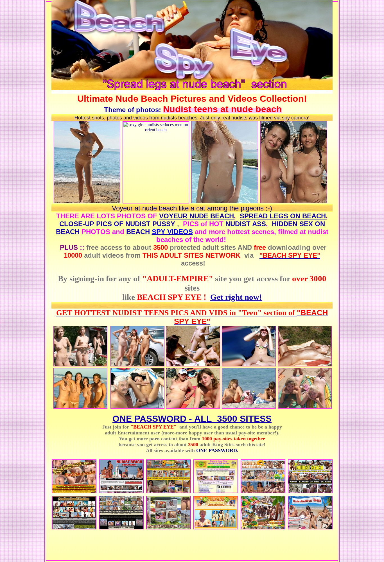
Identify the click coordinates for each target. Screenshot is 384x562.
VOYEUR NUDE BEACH (196, 216)
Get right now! (236, 297)
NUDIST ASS (245, 224)
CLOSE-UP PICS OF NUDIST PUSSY (117, 224)
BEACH (139, 231)
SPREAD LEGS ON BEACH (283, 216)
